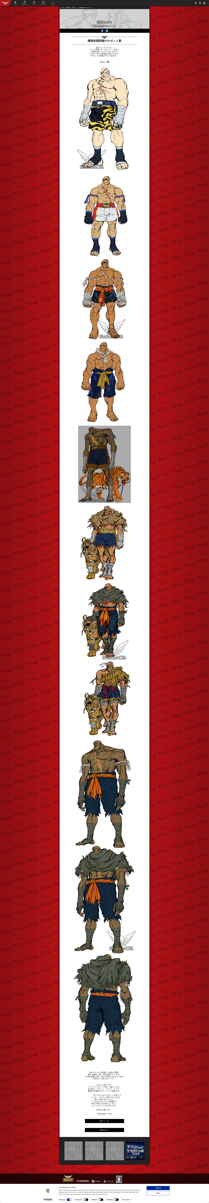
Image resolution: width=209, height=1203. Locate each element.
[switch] (86, 1199)
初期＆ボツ (74, 7)
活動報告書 (68, 7)
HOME (62, 7)
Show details (126, 1199)
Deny (158, 1193)
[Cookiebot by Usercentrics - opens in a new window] (48, 1199)
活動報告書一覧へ (104, 1130)
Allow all (158, 1188)
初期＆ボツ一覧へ (104, 1121)
